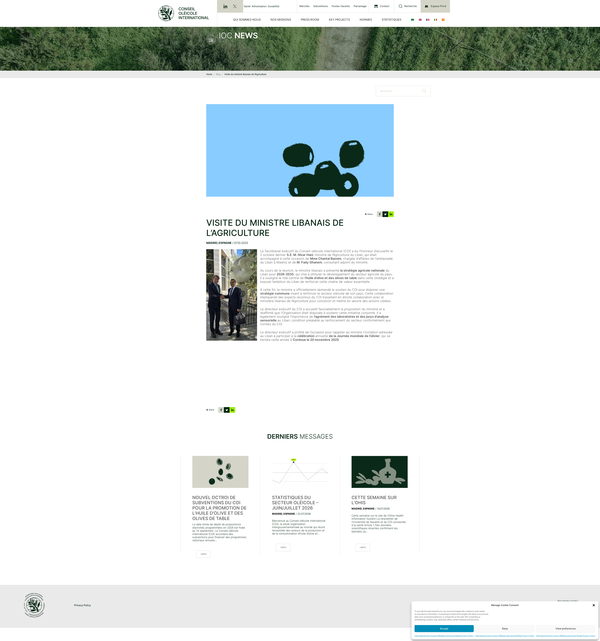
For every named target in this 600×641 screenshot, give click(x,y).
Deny (505, 628)
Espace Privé (438, 6)
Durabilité (273, 6)
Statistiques (391, 19)
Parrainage (360, 6)
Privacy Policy (82, 605)
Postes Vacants (341, 6)
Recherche (410, 6)
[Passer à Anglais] (421, 20)
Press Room (310, 19)
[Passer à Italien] (436, 20)
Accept (444, 628)
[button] (593, 605)
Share (370, 214)
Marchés (304, 6)
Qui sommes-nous (247, 19)
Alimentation (259, 6)
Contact (384, 6)
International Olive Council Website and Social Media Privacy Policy (444, 635)
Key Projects (339, 19)
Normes (366, 19)
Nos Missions (280, 19)
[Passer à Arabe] (413, 20)
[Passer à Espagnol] (444, 20)
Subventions (320, 6)
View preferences (566, 628)
